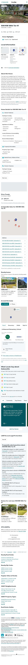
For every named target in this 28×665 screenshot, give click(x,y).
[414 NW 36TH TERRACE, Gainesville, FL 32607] (9, 282)
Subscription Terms (21, 641)
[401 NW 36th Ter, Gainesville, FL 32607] (9, 509)
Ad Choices (11, 642)
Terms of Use (15, 641)
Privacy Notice (6, 642)
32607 (17, 101)
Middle (18, 325)
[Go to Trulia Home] (14, 2)
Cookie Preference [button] (17, 642)
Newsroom (3, 641)
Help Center (4, 655)
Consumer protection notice (22, 629)
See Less (5, 178)
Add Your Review (14, 429)
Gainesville (4, 451)
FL (5, 552)
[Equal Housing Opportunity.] (16, 654)
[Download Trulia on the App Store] (9, 635)
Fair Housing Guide (18, 640)
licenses (11, 624)
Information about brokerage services (10, 629)
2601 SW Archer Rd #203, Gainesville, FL (12, 260)
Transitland (18, 617)
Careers (24, 640)
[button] (27, 2)
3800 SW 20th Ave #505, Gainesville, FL (12, 243)
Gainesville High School (16, 475)
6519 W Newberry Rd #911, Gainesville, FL (12, 262)
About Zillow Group (10, 640)
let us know (12, 651)
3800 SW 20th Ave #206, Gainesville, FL (12, 246)
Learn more (12, 396)
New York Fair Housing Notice (6, 628)
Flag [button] (23, 423)
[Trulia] (2, 635)
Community (9, 400)
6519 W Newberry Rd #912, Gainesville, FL (12, 265)
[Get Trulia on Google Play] (18, 635)
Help (2, 642)
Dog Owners (18, 400)
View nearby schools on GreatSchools (12, 355)
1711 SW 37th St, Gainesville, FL (9, 254)
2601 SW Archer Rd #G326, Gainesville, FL (12, 257)
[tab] (5, 304)
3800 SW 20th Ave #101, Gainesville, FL (11, 249)
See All (4, 394)
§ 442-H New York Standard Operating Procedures (10, 627)
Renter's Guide (22, 531)
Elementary (11, 325)
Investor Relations (9, 641)
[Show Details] (25, 240)
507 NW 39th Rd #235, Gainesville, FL (11, 240)
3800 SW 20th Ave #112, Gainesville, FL (11, 251)
